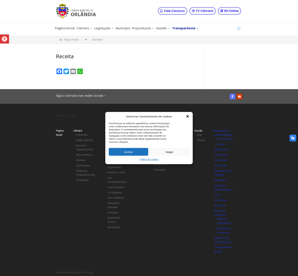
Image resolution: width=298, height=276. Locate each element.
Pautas (201, 140)
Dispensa (220, 180)
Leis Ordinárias (115, 197)
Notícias (80, 160)
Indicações (160, 169)
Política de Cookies (149, 159)
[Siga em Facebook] (232, 96)
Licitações (220, 200)
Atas (199, 134)
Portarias (112, 212)
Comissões (82, 134)
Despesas (220, 165)
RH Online (231, 11)
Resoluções (113, 227)
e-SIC (217, 195)
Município (123, 28)
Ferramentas (225, 138)
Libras (221, 144)
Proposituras (141, 28)
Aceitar (128, 152)
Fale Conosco (174, 11)
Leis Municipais (115, 187)
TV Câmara (204, 11)
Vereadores (82, 180)
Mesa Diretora (84, 154)
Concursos (220, 154)
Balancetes (221, 149)
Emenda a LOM (116, 172)
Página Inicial (65, 28)
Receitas (219, 205)
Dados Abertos (84, 140)
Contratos (220, 160)
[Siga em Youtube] (239, 96)
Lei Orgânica (114, 192)
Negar (169, 152)
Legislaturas (83, 165)
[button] (4, 38)
